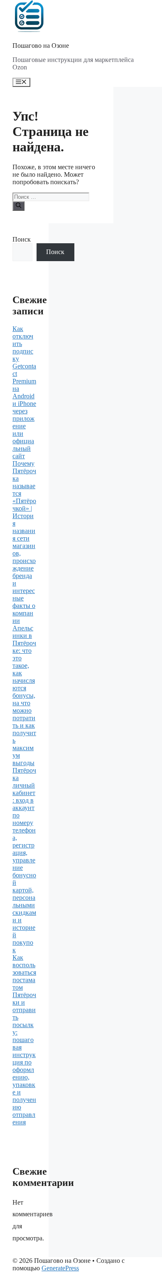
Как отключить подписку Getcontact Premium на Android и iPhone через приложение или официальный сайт (24, 392)
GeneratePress (60, 1268)
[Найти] (18, 205)
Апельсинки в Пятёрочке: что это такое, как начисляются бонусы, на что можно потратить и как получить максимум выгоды (24, 695)
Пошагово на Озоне (40, 45)
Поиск (21, 239)
